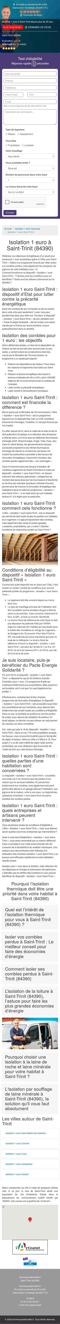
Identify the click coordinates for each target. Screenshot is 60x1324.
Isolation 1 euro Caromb (17, 1143)
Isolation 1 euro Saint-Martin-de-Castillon (26, 1133)
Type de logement (15, 129)
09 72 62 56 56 (31, 11)
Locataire (29, 145)
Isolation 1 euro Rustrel (17, 1174)
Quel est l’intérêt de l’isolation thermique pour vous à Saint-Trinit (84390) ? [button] (28, 916)
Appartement (26, 134)
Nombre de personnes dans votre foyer (26, 174)
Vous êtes (11, 140)
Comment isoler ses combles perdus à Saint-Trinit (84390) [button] (29, 973)
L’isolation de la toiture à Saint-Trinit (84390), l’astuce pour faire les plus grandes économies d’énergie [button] (29, 1001)
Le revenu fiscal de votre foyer (22, 186)
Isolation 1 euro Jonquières (19, 1164)
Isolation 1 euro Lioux (16, 1153)
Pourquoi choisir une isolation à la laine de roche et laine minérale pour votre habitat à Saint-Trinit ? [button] (28, 1066)
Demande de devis (32, 15)
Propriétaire (14, 145)
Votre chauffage (14, 150)
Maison (11, 134)
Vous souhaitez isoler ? (18, 162)
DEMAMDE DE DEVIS (39, 27)
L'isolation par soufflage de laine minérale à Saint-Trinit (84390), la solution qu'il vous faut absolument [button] (28, 1099)
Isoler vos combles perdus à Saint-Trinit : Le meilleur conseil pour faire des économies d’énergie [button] (29, 946)
